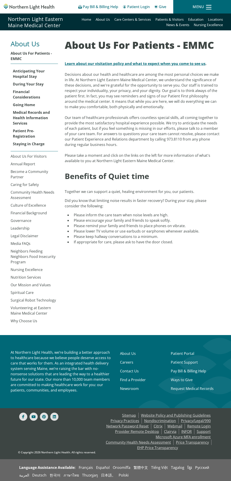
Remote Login (199, 426)
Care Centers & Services (132, 19)
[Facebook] (23, 417)
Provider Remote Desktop (137, 431)
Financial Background (29, 212)
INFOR (186, 431)
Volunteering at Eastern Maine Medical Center (31, 310)
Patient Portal (182, 353)
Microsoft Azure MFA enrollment (183, 436)
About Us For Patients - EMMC (31, 56)
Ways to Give (182, 379)
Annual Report (23, 163)
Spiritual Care (22, 292)
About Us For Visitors (29, 156)
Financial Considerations (26, 94)
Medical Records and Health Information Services (31, 118)
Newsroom (129, 388)
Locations (215, 19)
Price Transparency (192, 442)
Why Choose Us (24, 320)
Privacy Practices (125, 420)
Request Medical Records (192, 388)
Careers (126, 362)
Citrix (158, 426)
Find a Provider (133, 379)
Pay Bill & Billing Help (188, 371)
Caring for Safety (25, 184)
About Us (103, 19)
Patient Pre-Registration (24, 133)
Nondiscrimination (160, 420)
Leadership (20, 228)
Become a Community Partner (29, 174)
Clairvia (170, 431)
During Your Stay (28, 84)
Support (204, 431)
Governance (21, 220)
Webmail (174, 426)
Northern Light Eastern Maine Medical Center (35, 22)
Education (195, 19)
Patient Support (184, 362)
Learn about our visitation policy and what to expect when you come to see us (135, 63)
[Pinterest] (44, 417)
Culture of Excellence (28, 205)
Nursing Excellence (208, 24)
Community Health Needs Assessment (32, 195)
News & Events (177, 24)
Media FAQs (20, 243)
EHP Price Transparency (157, 447)
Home (86, 19)
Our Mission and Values (31, 284)
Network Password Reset (127, 426)
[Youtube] (34, 417)
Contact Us (129, 371)
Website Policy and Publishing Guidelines (176, 415)
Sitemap (129, 415)
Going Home (24, 104)
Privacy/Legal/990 (196, 420)
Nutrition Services (26, 277)
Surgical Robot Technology (33, 300)
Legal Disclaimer (24, 235)
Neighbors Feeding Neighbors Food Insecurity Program (33, 256)
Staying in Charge (28, 143)
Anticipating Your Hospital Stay (29, 74)
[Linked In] (54, 417)
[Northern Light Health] (28, 7)
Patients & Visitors (169, 19)
